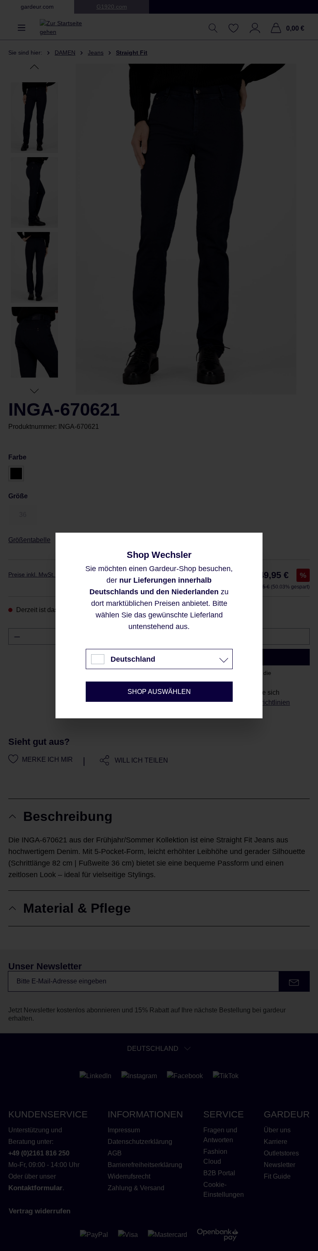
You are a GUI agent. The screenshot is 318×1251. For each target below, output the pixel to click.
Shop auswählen (159, 691)
